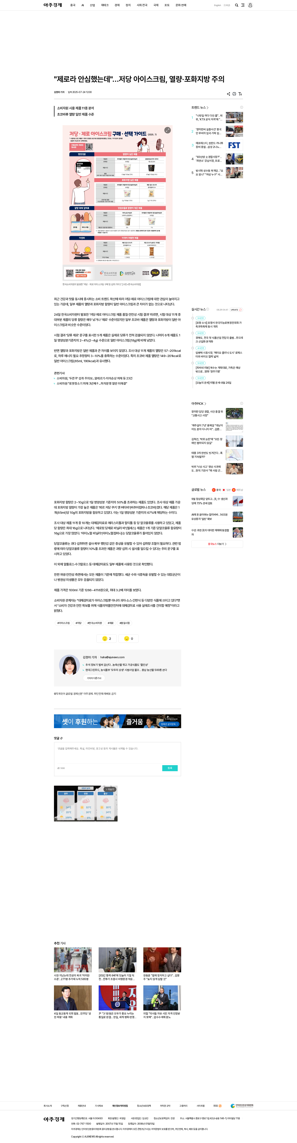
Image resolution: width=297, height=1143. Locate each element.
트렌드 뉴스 (198, 108)
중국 (72, 5)
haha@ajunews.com (112, 657)
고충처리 (183, 1105)
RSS (216, 1105)
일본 (228, 490)
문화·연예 (181, 5)
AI (82, 5)
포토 (166, 5)
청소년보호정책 (144, 1105)
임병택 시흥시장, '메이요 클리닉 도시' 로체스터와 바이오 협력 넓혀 (219, 354)
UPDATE (235, 310)
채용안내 (82, 1105)
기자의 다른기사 (94, 678)
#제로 (111, 623)
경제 (117, 5)
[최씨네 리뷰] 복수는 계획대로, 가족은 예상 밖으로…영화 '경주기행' (218, 369)
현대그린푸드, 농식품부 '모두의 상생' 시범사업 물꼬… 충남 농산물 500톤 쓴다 (126, 670)
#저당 (78, 623)
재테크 (105, 5)
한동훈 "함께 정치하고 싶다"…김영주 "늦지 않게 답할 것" (161, 977)
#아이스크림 (63, 623)
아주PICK (197, 404)
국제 (155, 5)
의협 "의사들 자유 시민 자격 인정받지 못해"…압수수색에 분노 (161, 1015)
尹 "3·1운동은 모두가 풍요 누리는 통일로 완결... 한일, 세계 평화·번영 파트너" (116, 1015)
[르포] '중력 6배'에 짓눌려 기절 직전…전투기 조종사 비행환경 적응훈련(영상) (117, 977)
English (217, 5)
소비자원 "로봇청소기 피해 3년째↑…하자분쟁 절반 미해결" (92, 383)
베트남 (239, 490)
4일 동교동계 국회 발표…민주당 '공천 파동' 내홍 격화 (72, 1015)
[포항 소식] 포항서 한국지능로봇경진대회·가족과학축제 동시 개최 (218, 324)
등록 (170, 768)
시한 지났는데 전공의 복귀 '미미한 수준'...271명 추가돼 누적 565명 (72, 977)
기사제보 (99, 1105)
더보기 (208, 545)
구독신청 (65, 1105)
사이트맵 (201, 1105)
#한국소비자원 (94, 623)
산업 (92, 5)
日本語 (227, 5)
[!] (241, 107)
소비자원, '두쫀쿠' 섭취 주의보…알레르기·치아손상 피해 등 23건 (95, 378)
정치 (128, 5)
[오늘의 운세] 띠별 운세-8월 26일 (213, 382)
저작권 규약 (165, 1105)
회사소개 (48, 1105)
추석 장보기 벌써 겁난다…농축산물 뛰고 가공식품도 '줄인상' (117, 664)
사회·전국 (142, 5)
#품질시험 (125, 623)
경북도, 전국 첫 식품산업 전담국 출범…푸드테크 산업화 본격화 (219, 339)
